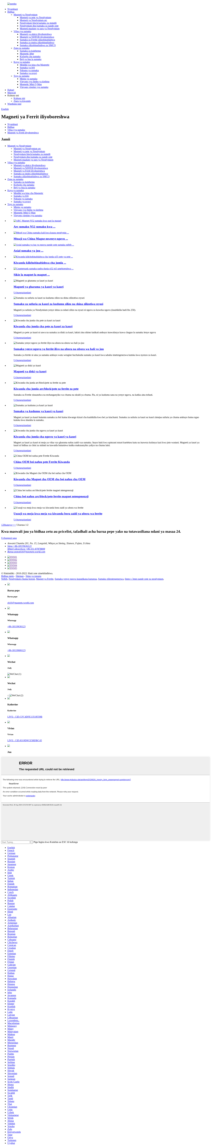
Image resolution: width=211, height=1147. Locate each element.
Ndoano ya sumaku (29, 70)
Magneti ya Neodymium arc (33, 20)
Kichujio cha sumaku (30, 56)
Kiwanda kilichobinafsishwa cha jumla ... (40, 262)
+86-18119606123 (16, 650)
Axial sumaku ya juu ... (28, 250)
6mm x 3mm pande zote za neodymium (144, 579)
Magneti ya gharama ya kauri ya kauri (38, 286)
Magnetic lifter (27, 53)
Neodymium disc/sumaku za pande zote (39, 25)
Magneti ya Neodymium (25, 14)
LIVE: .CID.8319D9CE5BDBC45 (24, 740)
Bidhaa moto (7, 576)
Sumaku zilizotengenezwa (111, 579)
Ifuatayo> (8, 525)
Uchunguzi (19, 292)
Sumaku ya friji (27, 67)
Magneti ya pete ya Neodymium (35, 17)
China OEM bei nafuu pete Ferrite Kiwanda (42, 461)
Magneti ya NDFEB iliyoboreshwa (37, 37)
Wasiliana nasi (14, 104)
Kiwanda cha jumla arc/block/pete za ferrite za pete (46, 388)
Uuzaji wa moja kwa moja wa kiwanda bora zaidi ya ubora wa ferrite (58, 513)
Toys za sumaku (21, 76)
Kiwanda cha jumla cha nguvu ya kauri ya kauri (45, 436)
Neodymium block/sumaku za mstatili (38, 23)
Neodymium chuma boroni (22, 579)
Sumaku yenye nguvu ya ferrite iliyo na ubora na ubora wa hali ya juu (59, 349)
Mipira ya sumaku (28, 78)
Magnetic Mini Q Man (31, 84)
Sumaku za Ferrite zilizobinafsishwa (37, 39)
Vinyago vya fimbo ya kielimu (34, 81)
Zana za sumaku (22, 48)
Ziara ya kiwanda (22, 101)
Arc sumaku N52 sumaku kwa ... (34, 226)
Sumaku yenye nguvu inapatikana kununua (76, 579)
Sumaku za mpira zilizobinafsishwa (37, 42)
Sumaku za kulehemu (30, 51)
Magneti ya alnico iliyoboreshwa (36, 34)
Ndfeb (4, 579)
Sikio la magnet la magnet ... (32, 274)
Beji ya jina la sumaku (30, 59)
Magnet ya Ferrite (44, 579)
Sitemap (20, 576)
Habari (10, 90)
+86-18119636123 (16, 626)
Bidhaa (10, 12)
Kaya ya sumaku (22, 62)
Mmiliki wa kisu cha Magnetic (34, 64)
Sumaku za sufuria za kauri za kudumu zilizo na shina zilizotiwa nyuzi (58, 304)
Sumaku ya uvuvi (28, 73)
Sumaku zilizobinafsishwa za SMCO (38, 45)
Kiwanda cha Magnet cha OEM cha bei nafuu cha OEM (49, 479)
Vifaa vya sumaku (22, 31)
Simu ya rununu (33, 576)
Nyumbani (12, 9)
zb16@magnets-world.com (20, 602)
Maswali (11, 92)
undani (27, 292)
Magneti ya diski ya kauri (30, 371)
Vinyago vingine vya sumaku (34, 87)
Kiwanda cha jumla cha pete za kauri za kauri (43, 326)
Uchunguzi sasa (9, 538)
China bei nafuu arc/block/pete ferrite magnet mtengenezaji (51, 496)
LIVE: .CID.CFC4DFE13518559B (24, 716)
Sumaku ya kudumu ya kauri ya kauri (38, 411)
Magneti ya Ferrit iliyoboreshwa (23, 132)
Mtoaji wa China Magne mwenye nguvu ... (41, 238)
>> (14, 525)
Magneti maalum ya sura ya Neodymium (39, 28)
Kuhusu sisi (19, 98)
